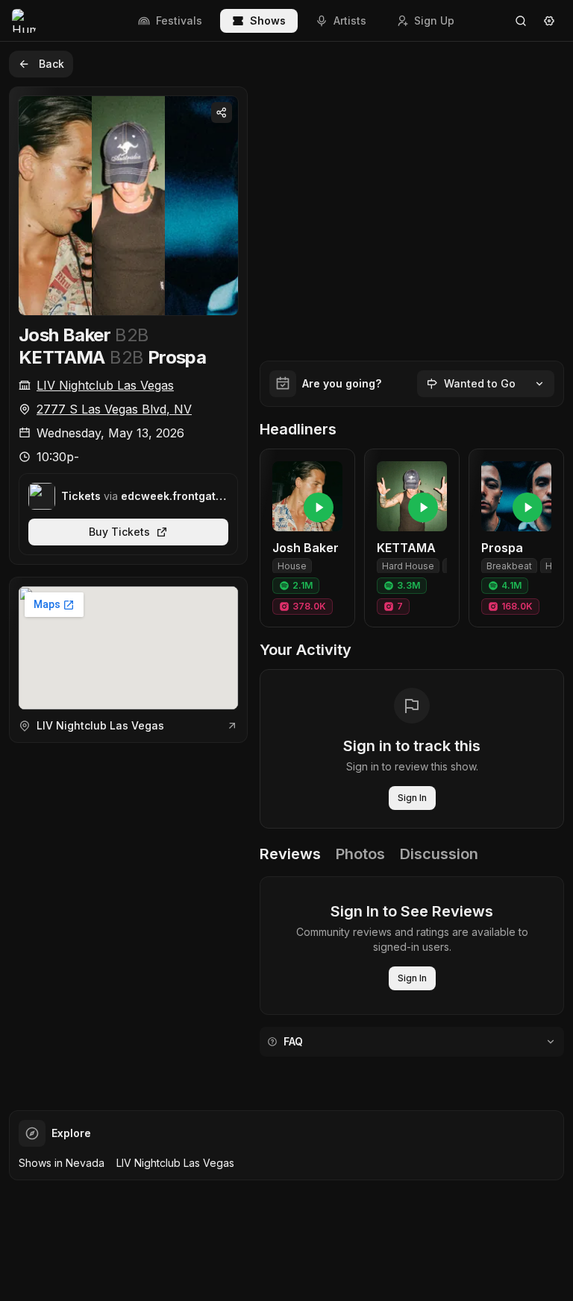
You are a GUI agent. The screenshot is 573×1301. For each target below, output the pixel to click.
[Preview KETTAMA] (423, 507)
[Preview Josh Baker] (319, 507)
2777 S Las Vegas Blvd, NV (114, 409)
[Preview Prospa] (527, 507)
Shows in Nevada (61, 1162)
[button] (307, 538)
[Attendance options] (539, 383)
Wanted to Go (480, 383)
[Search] (521, 21)
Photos (360, 854)
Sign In (412, 797)
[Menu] (549, 21)
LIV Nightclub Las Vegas (105, 385)
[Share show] (221, 112)
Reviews (290, 854)
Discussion (439, 854)
